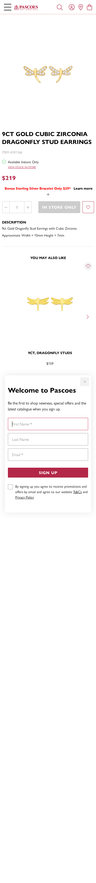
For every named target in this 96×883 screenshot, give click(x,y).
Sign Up (48, 472)
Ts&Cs (77, 491)
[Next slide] (88, 316)
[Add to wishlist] (88, 207)
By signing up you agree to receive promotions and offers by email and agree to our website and (51, 492)
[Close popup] (84, 381)
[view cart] (89, 7)
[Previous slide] (8, 316)
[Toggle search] (60, 7)
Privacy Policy (24, 497)
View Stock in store (22, 167)
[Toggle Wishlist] (88, 266)
